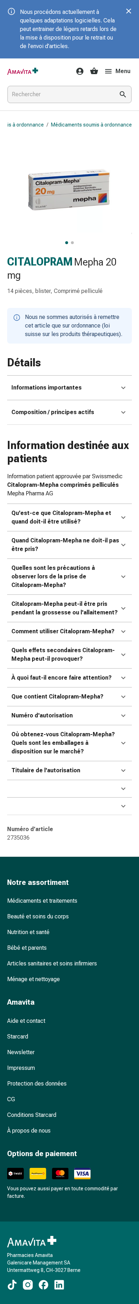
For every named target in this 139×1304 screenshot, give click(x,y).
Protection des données (37, 1083)
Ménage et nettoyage (33, 979)
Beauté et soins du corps (38, 916)
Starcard (17, 1036)
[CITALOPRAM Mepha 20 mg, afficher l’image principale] (66, 242)
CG (11, 1099)
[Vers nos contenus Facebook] (43, 1285)
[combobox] (59, 94)
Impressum (21, 1068)
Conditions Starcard (31, 1115)
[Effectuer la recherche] (123, 94)
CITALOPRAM (40, 262)
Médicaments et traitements (42, 900)
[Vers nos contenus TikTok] (12, 1285)
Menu (122, 71)
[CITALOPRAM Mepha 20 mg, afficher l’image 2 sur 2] (72, 242)
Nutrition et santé (28, 932)
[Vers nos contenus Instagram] (28, 1285)
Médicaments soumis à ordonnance (91, 125)
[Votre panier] (94, 71)
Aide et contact (26, 1020)
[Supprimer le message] (129, 11)
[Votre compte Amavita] (77, 71)
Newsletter (21, 1052)
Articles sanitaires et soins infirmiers (52, 963)
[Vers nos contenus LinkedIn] (59, 1285)
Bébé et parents (27, 947)
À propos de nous (29, 1130)
